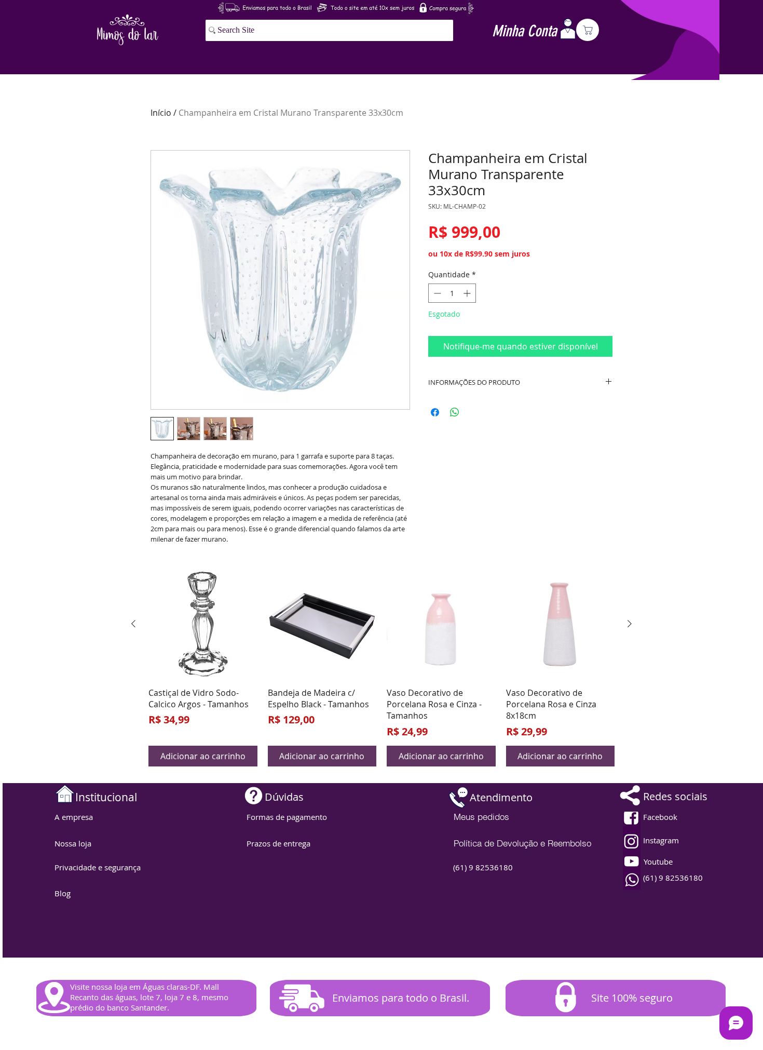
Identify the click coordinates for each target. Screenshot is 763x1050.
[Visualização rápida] (202, 624)
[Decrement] (436, 293)
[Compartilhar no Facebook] (435, 412)
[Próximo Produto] (629, 623)
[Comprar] (587, 30)
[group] (381, 668)
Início (161, 112)
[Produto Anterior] (133, 623)
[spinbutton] (452, 293)
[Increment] (467, 293)
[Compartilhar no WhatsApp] (454, 412)
